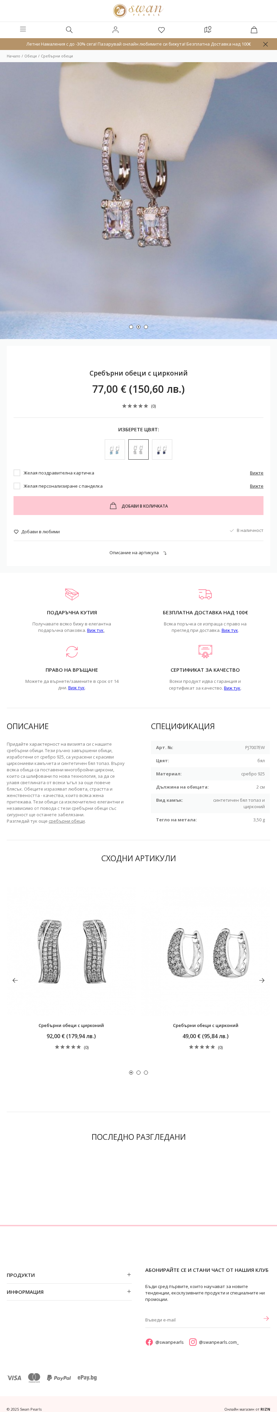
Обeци (30, 55)
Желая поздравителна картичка (59, 473)
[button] (131, 327)
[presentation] (15, 980)
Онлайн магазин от (247, 1409)
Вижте (256, 473)
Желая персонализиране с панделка (63, 486)
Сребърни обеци (57, 55)
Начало (13, 55)
